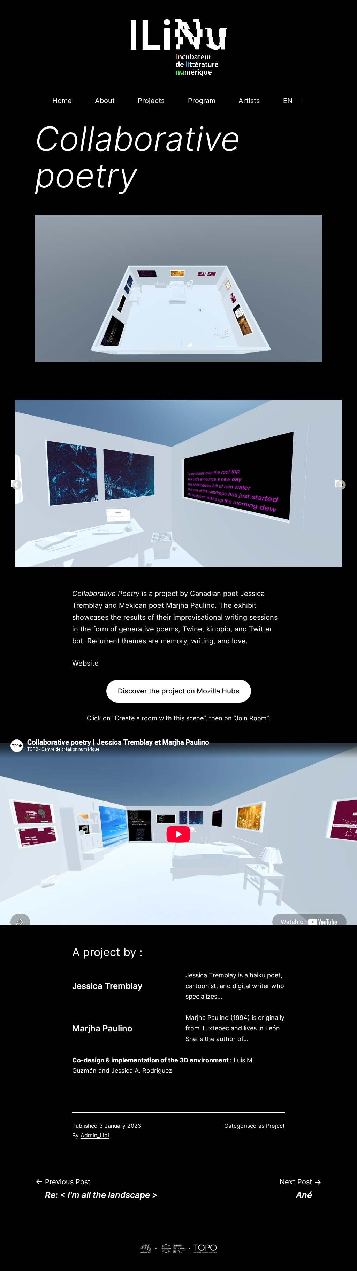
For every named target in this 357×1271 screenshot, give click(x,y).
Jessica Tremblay (107, 986)
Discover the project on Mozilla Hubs (179, 691)
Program (201, 100)
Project (275, 1125)
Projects (151, 100)
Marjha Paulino (102, 1028)
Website (85, 663)
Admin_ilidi (95, 1135)
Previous (14, 483)
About (105, 100)
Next (338, 483)
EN (288, 100)
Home (62, 100)
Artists (249, 100)
